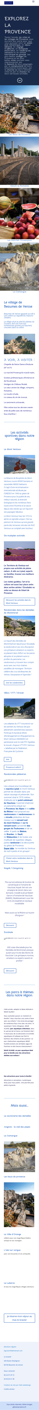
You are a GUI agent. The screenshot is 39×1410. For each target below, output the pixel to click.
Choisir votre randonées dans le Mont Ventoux (19, 859)
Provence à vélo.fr (13, 767)
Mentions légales (10, 1347)
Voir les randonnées (14, 682)
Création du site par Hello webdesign (17, 1385)
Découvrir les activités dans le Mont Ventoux (18, 601)
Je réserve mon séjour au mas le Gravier (19, 1318)
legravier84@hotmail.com (13, 1351)
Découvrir (10, 925)
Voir (7, 759)
